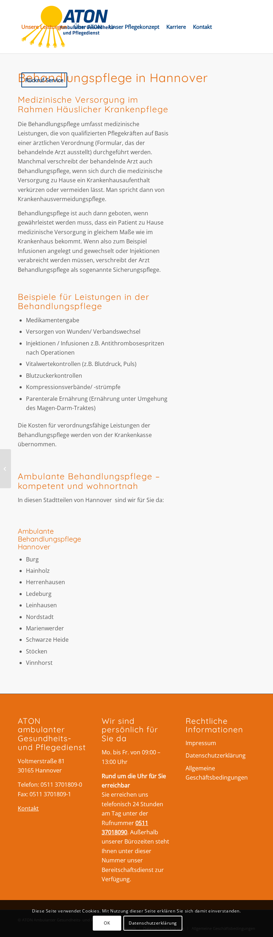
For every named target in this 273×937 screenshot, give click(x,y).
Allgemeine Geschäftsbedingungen (217, 772)
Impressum (201, 743)
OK (107, 923)
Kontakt (28, 808)
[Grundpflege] (5, 468)
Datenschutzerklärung (216, 755)
